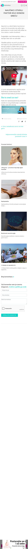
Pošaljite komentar (9, 315)
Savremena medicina (7, 118)
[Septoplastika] (14, 189)
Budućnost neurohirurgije (8, 233)
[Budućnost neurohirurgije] (14, 221)
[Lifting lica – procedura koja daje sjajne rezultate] (14, 155)
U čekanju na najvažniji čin (8, 265)
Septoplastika (5, 201)
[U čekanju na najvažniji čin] (14, 253)
